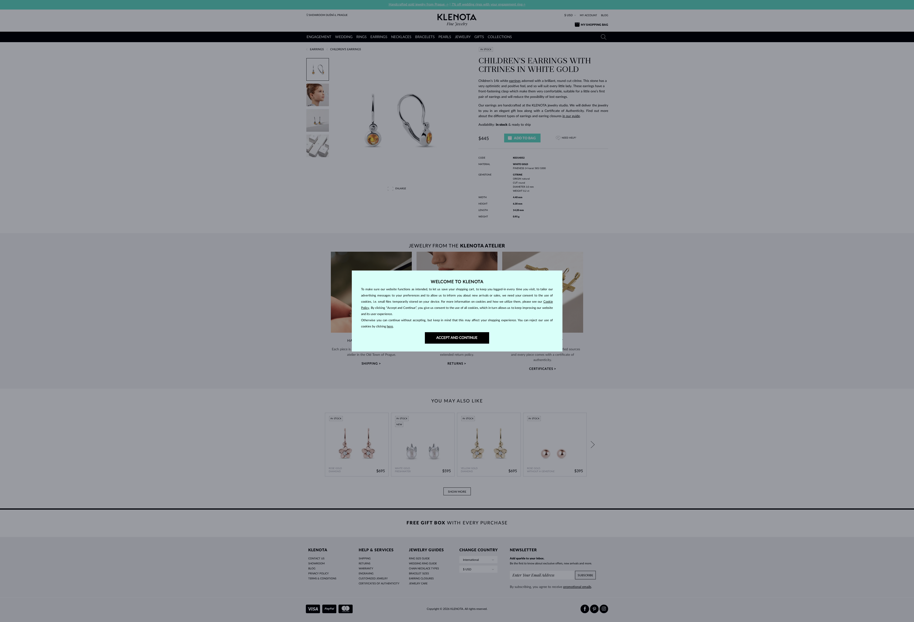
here (390, 326)
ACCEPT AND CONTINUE (456, 338)
